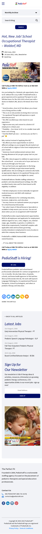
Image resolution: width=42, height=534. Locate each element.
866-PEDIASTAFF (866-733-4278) (16, 494)
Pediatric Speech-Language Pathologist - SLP (21, 338)
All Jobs (13, 265)
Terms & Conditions (26, 528)
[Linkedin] (13, 297)
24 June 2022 (9, 54)
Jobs (16, 54)
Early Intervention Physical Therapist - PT (20, 331)
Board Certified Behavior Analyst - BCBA (19, 356)
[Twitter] (9, 297)
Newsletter (23, 54)
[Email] (18, 297)
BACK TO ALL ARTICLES (14, 316)
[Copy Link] (22, 297)
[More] (27, 297)
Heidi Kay (7, 57)
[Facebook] (4, 297)
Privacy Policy (13, 528)
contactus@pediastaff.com (14, 496)
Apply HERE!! (12, 88)
